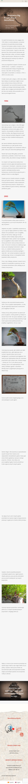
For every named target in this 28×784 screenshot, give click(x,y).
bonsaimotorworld (12, 26)
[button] (26, 1)
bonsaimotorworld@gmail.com (14, 767)
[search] (22, 1)
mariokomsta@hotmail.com (14, 765)
